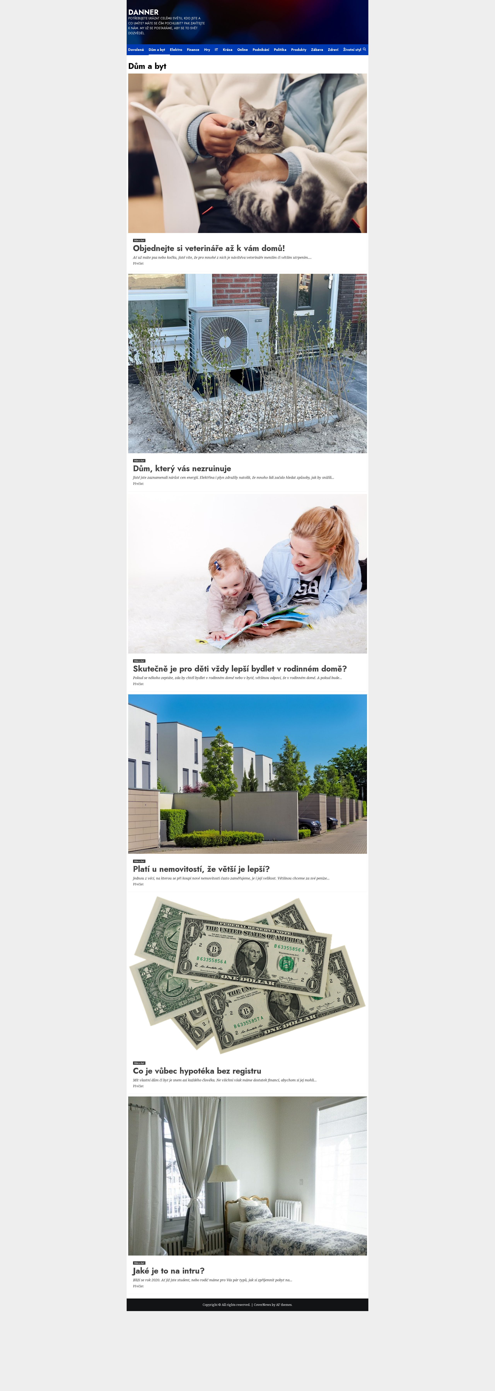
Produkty (298, 49)
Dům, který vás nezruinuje (182, 468)
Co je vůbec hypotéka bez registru (197, 1071)
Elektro (176, 49)
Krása (227, 49)
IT (216, 49)
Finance (193, 49)
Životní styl (352, 49)
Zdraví (333, 49)
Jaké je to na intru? (169, 1271)
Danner (143, 12)
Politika (280, 49)
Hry (207, 49)
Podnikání (261, 49)
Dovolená (136, 49)
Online (242, 49)
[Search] (364, 49)
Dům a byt (157, 49)
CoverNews (262, 1305)
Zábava (317, 49)
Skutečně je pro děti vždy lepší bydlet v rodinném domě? (240, 669)
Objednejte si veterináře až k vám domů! (209, 248)
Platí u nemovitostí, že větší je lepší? (201, 869)
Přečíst (138, 263)
